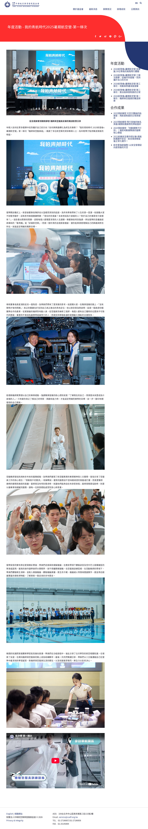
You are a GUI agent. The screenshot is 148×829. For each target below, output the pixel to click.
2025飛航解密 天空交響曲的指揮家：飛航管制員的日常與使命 (127, 115)
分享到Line (110, 36)
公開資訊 (135, 9)
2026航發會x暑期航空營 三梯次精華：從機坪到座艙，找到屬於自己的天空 (126, 77)
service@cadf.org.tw (68, 817)
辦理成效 (121, 9)
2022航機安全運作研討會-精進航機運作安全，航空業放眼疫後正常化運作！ (127, 139)
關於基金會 (78, 9)
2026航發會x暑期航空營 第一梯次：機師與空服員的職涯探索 (126, 98)
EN (136, 3)
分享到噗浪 (115, 36)
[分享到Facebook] (95, 36)
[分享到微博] (105, 36)
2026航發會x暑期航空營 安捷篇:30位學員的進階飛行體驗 (126, 70)
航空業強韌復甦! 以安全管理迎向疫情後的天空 (127, 146)
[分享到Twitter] (100, 36)
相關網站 (18, 813)
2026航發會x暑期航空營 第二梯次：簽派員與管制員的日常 (126, 91)
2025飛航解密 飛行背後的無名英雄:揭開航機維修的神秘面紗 (127, 123)
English (9, 813)
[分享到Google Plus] (120, 36)
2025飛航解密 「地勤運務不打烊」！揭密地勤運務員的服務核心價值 (127, 130)
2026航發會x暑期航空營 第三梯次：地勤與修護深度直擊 (126, 84)
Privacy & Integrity (14, 820)
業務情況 (106, 8)
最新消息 (93, 9)
